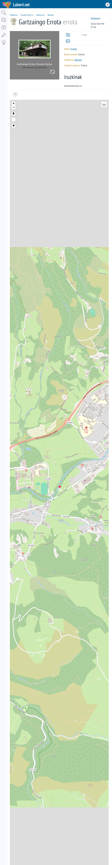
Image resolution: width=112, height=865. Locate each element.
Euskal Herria (27, 15)
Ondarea (13, 15)
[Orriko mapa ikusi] (68, 35)
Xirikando (95, 18)
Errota (73, 49)
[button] (82, 464)
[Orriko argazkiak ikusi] (68, 41)
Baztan (51, 15)
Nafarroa (40, 15)
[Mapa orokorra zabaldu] (3, 22)
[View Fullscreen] (13, 120)
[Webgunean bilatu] (3, 15)
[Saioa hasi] (3, 37)
